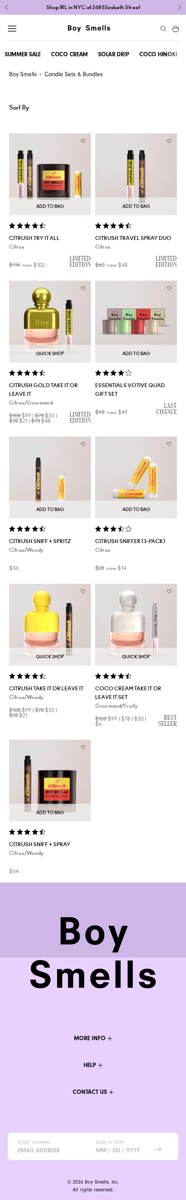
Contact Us (90, 1092)
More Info (90, 1038)
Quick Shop (50, 353)
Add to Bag (50, 206)
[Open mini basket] (176, 28)
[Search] (163, 28)
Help (89, 1065)
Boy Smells (23, 74)
